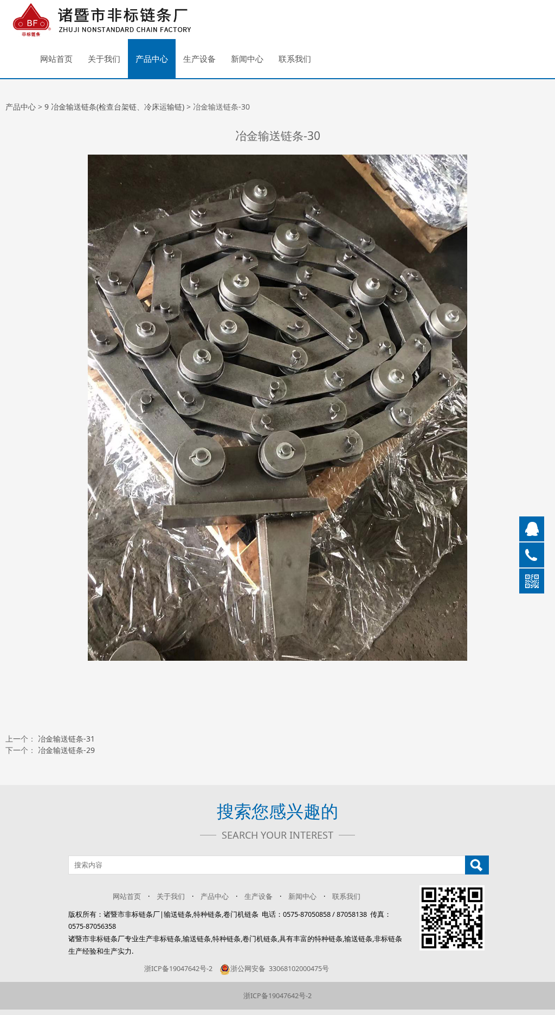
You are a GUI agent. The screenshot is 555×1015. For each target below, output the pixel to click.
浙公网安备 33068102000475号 (279, 968)
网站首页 (56, 58)
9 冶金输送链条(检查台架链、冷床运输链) (114, 106)
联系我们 (295, 58)
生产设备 (199, 58)
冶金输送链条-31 (66, 738)
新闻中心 (247, 58)
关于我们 (104, 58)
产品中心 (151, 58)
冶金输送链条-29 (66, 750)
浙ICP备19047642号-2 (178, 968)
